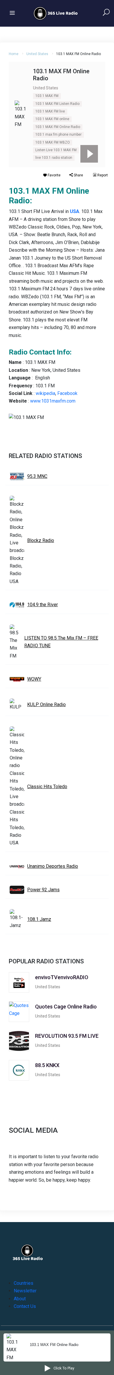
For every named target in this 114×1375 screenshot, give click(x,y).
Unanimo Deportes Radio (52, 866)
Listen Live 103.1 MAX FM (56, 150)
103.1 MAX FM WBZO (52, 142)
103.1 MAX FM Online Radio (57, 127)
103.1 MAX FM (46, 96)
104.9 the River (42, 604)
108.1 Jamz (39, 919)
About (20, 1298)
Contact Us (25, 1306)
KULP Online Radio (46, 704)
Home (13, 54)
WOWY (34, 679)
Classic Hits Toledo (47, 786)
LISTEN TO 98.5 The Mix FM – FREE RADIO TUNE (61, 641)
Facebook (67, 393)
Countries (23, 1283)
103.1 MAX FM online (52, 119)
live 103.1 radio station (53, 158)
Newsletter (25, 1291)
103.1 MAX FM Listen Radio (57, 104)
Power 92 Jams (43, 889)
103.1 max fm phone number (58, 134)
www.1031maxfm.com (52, 401)
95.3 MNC (37, 476)
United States (37, 54)
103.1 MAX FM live (50, 111)
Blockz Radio (40, 540)
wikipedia (45, 393)
